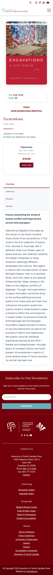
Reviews (9, 199)
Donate (26, 547)
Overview (10, 184)
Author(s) (10, 191)
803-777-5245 (29, 469)
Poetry (26, 107)
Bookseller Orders (26, 490)
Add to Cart (26, 165)
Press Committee (27, 536)
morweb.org (32, 571)
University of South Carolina (26, 554)
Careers (26, 543)
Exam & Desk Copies (26, 511)
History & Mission (26, 532)
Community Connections (27, 539)
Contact (26, 475)
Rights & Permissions (26, 514)
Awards (9, 206)
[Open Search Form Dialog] (30, 2)
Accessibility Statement (26, 550)
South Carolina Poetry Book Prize (26, 111)
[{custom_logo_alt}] (15, 10)
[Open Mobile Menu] (49, 10)
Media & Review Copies (26, 507)
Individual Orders (26, 493)
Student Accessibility (26, 518)
